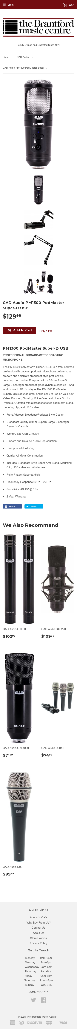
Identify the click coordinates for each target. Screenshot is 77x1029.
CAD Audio (23, 57)
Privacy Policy (38, 943)
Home (6, 57)
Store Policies (38, 938)
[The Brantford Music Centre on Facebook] (43, 1001)
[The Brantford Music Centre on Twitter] (33, 1001)
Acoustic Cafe (38, 917)
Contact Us (38, 927)
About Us (38, 933)
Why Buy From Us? (39, 922)
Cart (71, 5)
